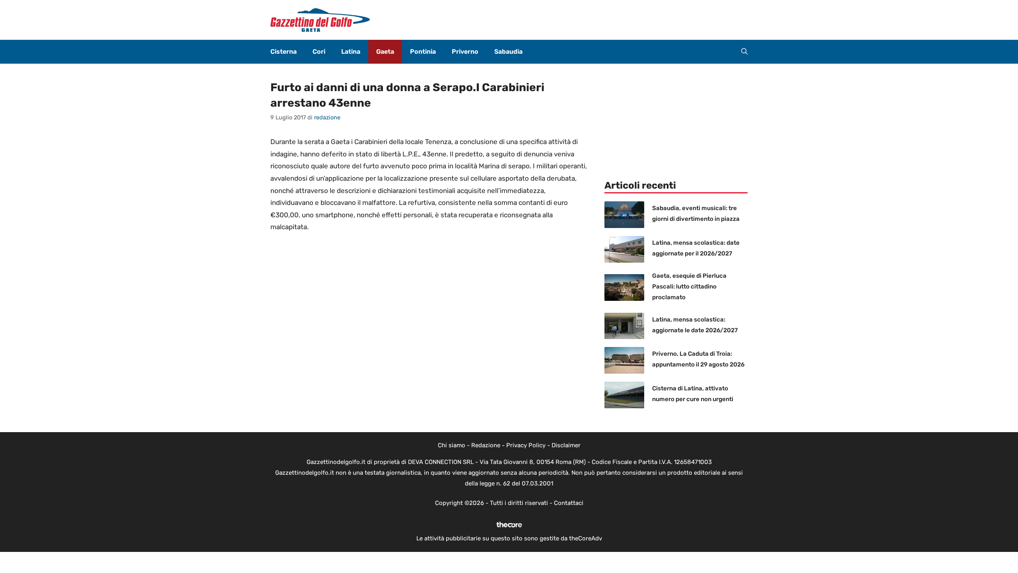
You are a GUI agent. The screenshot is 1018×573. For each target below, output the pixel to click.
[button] (744, 52)
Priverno (465, 51)
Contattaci (568, 503)
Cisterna (283, 51)
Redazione (485, 445)
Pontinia (423, 51)
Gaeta (385, 51)
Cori (319, 51)
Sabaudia (508, 51)
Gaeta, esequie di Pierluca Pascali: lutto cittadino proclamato (689, 286)
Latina (350, 51)
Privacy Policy (526, 445)
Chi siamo (451, 445)
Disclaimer (566, 445)
